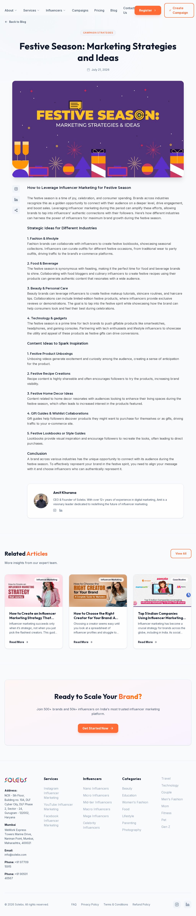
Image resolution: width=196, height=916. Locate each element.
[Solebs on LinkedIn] (16, 199)
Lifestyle (128, 816)
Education (129, 795)
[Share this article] (16, 210)
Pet (163, 820)
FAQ (74, 904)
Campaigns (80, 10)
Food (125, 809)
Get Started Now (95, 728)
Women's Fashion (135, 802)
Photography (131, 830)
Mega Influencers (96, 816)
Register (145, 10)
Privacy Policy (90, 904)
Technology (170, 785)
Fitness (166, 813)
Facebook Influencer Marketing (51, 820)
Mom (165, 806)
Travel (166, 778)
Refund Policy (141, 904)
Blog (113, 10)
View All (181, 553)
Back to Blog (17, 21)
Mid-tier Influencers (97, 802)
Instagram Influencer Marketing (51, 793)
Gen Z (165, 827)
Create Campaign (180, 10)
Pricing (99, 10)
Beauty (127, 788)
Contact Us (129, 10)
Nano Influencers (96, 788)
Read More (16, 642)
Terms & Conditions (116, 904)
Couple (166, 792)
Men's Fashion (172, 799)
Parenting (129, 823)
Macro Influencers (96, 809)
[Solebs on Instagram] (16, 189)
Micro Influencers (96, 795)
